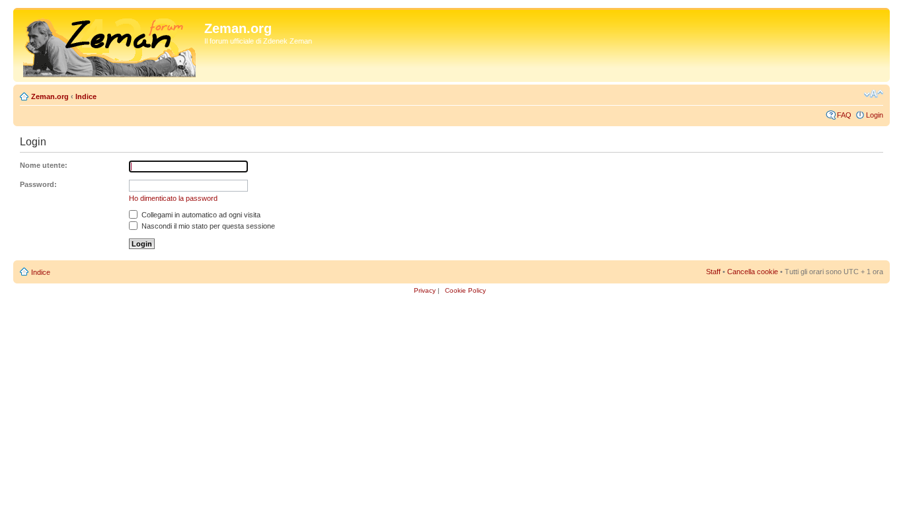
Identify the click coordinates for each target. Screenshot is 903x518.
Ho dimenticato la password (173, 198)
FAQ (844, 115)
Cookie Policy (465, 290)
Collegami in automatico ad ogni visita (199, 215)
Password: (38, 184)
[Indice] (110, 45)
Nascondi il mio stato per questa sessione (207, 226)
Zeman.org (50, 96)
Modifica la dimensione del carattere (873, 94)
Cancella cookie (752, 272)
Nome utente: (43, 165)
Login (874, 115)
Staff (713, 272)
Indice (86, 96)
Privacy (425, 290)
